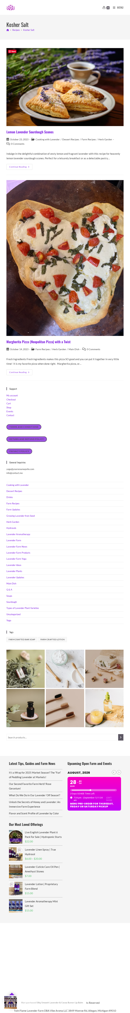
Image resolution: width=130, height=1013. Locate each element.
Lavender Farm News (16, 546)
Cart (8, 403)
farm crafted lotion (52, 639)
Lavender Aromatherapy (18, 534)
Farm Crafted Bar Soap (22, 639)
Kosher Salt (28, 30)
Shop (8, 407)
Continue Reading (20, 167)
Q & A (9, 589)
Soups (9, 595)
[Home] (7, 30)
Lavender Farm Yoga (16, 558)
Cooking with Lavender (48, 139)
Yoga (8, 620)
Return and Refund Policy (26, 439)
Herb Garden (105, 139)
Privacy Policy (19, 451)
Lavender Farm (13, 540)
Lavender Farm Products (18, 552)
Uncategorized (13, 614)
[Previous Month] (114, 772)
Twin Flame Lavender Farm (62, 1002)
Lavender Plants (14, 571)
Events (9, 411)
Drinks (9, 497)
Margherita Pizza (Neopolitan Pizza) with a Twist (38, 341)
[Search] (121, 737)
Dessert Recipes (70, 139)
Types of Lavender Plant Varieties (22, 608)
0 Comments (17, 143)
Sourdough (11, 602)
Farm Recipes (89, 139)
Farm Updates (13, 509)
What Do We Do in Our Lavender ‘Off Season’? (34, 795)
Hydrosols (11, 528)
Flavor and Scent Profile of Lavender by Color (34, 813)
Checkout (11, 399)
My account (12, 395)
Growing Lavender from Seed (20, 515)
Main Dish (74, 349)
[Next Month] (119, 772)
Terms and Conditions (23, 427)
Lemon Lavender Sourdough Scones (29, 131)
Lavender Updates (15, 577)
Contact (10, 415)
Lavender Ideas (13, 565)
